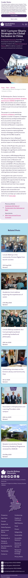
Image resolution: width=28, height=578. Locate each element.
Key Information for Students (6, 547)
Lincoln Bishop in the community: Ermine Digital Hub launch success (14, 257)
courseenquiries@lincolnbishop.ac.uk (13, 571)
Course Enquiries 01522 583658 (12, 568)
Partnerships (4, 551)
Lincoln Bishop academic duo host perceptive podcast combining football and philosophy (13, 333)
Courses (3, 521)
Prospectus (4, 515)
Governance (4, 535)
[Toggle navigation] (26, 24)
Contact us (4, 554)
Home (2, 87)
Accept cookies (14, 15)
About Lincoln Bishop (5, 531)
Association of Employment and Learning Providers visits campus (14, 409)
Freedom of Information (18, 519)
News (7, 87)
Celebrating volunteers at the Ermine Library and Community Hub (14, 371)
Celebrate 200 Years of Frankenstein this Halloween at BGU (14, 208)
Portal (16, 526)
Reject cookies (14, 19)
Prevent (17, 529)
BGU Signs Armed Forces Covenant (13, 216)
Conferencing (18, 515)
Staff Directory (19, 523)
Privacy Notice (19, 556)
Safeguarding (18, 532)
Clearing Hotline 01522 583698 (12, 562)
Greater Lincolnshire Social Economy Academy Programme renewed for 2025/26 (14, 446)
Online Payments (6, 527)
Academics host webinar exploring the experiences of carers (13, 294)
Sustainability (18, 535)
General (13, 87)
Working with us (5, 538)
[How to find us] (14, 500)
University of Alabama (8, 114)
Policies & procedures (4, 542)
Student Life (4, 524)
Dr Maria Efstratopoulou (8, 39)
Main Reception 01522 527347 (11, 565)
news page (12, 196)
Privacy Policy (12, 13)
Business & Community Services (18, 545)
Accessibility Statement (18, 539)
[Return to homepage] (8, 24)
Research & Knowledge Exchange (18, 551)
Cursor (8, 577)
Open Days (4, 518)
